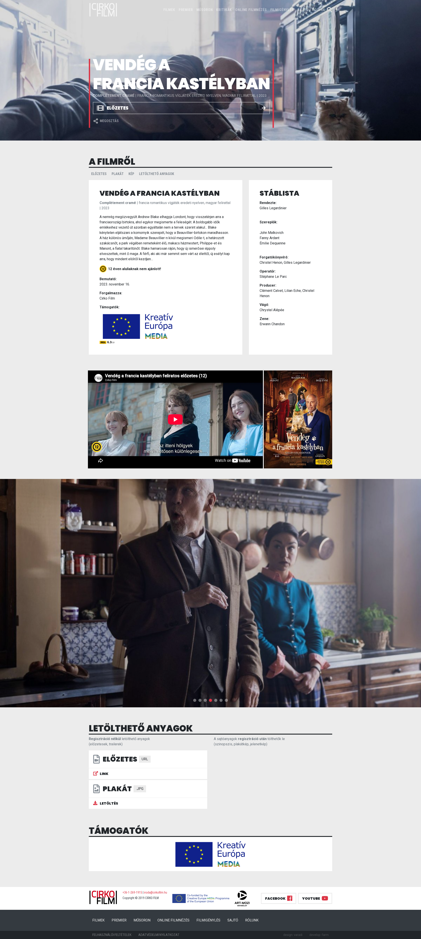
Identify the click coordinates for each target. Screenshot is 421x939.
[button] (194, 700)
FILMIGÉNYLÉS (282, 10)
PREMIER (186, 10)
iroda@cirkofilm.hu (155, 892)
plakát (118, 174)
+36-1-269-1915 (132, 892)
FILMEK (170, 9)
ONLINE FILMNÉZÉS (251, 10)
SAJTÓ (303, 10)
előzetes (99, 174)
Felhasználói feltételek (111, 935)
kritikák (224, 10)
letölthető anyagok (156, 174)
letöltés (108, 803)
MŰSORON (204, 10)
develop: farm (319, 935)
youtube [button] (311, 898)
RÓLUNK (318, 10)
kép (131, 174)
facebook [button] (275, 898)
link (104, 773)
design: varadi (292, 935)
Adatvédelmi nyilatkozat (158, 935)
